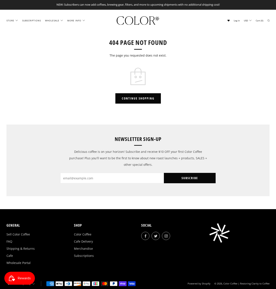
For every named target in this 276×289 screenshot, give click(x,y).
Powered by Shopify (199, 283)
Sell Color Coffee (18, 234)
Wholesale (52, 20)
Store (10, 20)
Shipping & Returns (20, 248)
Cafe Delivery (83, 241)
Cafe (9, 256)
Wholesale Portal (18, 263)
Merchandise (83, 248)
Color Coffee (82, 234)
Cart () (259, 20)
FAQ (9, 241)
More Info (74, 20)
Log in (237, 20)
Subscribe (190, 178)
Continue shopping (138, 98)
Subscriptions (31, 20)
